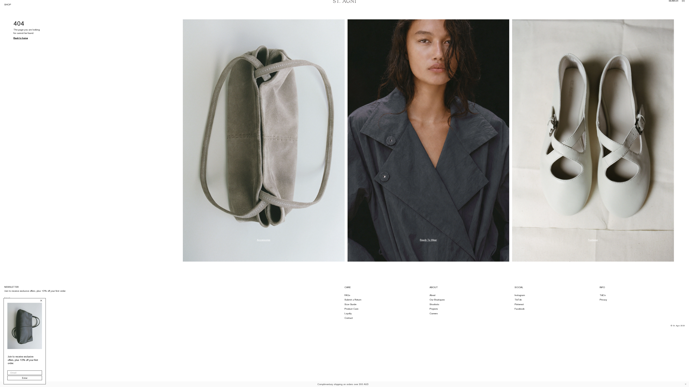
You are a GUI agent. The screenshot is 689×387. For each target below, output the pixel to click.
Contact (348, 318)
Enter (24, 378)
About (434, 287)
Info (602, 287)
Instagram (520, 295)
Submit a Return (352, 299)
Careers (434, 313)
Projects (434, 308)
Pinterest (519, 304)
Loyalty (348, 313)
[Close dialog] (41, 300)
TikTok (518, 299)
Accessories (263, 239)
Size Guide (350, 304)
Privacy (603, 299)
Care (347, 287)
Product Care (351, 308)
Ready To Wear (428, 239)
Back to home (20, 38)
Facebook (519, 308)
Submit (60, 298)
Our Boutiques (437, 299)
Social (519, 287)
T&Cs (603, 295)
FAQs (347, 295)
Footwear (593, 239)
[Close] (685, 384)
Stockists (434, 304)
